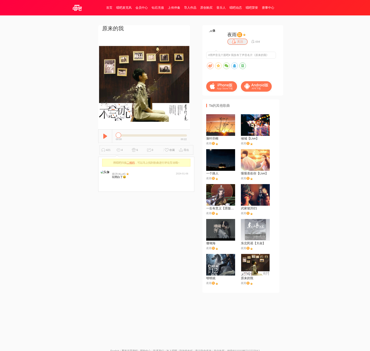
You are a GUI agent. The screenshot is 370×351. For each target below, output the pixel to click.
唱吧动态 (236, 7)
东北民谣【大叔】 (253, 243)
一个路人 (212, 173)
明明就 (210, 278)
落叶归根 (212, 138)
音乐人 (221, 7)
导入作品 (190, 7)
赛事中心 (268, 7)
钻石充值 (158, 7)
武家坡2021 (249, 208)
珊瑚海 (210, 243)
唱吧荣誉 (252, 7)
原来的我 (247, 278)
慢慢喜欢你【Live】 (254, 173)
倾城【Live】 (250, 138)
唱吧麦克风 (124, 7)
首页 (109, 7)
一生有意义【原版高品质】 (220, 208)
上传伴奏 (174, 7)
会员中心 (141, 7)
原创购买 (206, 7)
